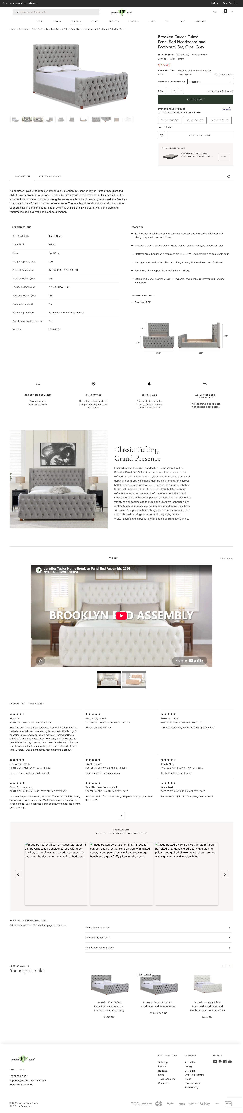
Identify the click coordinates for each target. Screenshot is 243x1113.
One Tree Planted (194, 1074)
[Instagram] (215, 1061)
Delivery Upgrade (50, 176)
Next (121, 815)
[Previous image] (15, 78)
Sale (182, 21)
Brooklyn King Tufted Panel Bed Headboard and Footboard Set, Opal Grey (109, 1006)
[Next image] (147, 78)
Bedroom (76, 21)
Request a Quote (200, 135)
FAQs (161, 1074)
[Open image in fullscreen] (148, 39)
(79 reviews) (182, 54)
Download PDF (143, 302)
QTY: (160, 91)
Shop (223, 157)
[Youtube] (230, 1061)
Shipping (163, 1062)
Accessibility (192, 1087)
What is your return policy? (99, 947)
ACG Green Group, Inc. (20, 1106)
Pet (168, 21)
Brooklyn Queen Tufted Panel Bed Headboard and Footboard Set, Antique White (207, 1006)
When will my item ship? (98, 937)
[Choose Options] (127, 993)
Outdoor (114, 21)
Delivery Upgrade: (172, 82)
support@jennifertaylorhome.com (28, 1080)
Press (188, 1078)
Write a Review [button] (200, 54)
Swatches (200, 21)
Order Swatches (230, 3)
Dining (57, 21)
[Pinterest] (220, 1061)
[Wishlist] (214, 12)
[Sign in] (231, 12)
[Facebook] (225, 1061)
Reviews (162, 1070)
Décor (152, 21)
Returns (162, 1066)
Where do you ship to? (97, 927)
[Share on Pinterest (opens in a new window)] (229, 176)
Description (22, 176)
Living (40, 21)
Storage (134, 21)
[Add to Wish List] (161, 135)
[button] (56, 874)
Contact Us (164, 1083)
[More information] (184, 82)
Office (95, 21)
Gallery (214, 3)
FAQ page (47, 925)
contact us (61, 925)
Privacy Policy (192, 1083)
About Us (190, 1062)
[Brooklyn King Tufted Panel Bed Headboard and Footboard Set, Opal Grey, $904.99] (109, 984)
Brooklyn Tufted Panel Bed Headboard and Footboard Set (158, 1004)
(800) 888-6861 (18, 1076)
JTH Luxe (190, 1070)
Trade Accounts (166, 1078)
